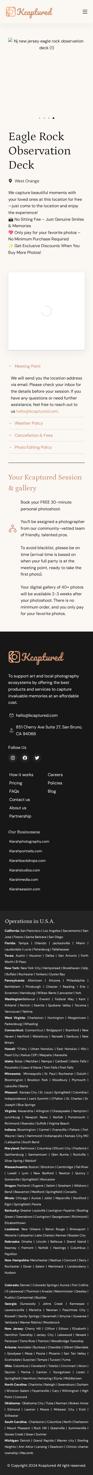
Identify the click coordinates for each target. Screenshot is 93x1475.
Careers (55, 774)
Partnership (20, 816)
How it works (21, 774)
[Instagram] (12, 758)
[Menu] (85, 11)
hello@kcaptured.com (37, 411)
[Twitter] (37, 758)
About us (17, 808)
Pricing (15, 783)
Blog (52, 791)
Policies (55, 783)
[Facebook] (24, 758)
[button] (39, 118)
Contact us (19, 799)
